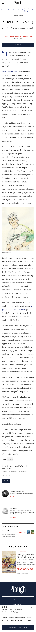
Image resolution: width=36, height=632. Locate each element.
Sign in (16, 612)
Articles (10, 10)
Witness (10, 459)
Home (3, 10)
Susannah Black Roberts (12, 36)
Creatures (18, 10)
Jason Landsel (28, 36)
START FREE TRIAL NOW (18, 627)
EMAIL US (22, 532)
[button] (3, 3)
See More (13, 497)
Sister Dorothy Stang (10, 72)
